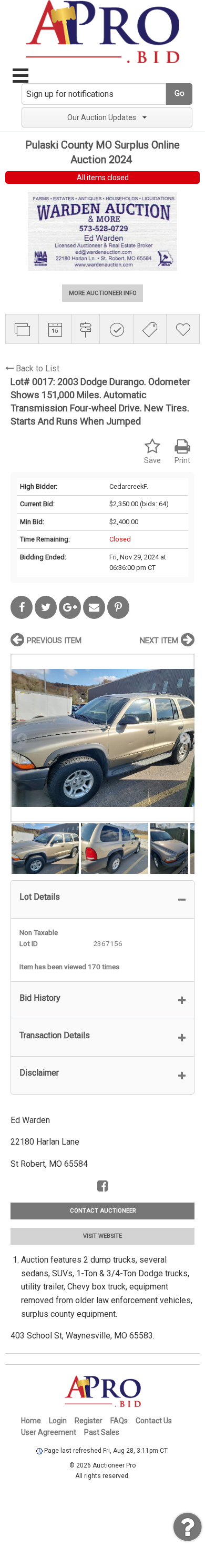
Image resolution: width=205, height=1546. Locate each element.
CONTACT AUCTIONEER (103, 1210)
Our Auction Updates (101, 117)
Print (182, 460)
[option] (102, 738)
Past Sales (101, 1432)
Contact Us (154, 1420)
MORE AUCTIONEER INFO (103, 293)
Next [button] (184, 738)
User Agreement (48, 1432)
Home (31, 1420)
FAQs (119, 1420)
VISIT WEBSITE (102, 1236)
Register (88, 1420)
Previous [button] (21, 738)
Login (58, 1420)
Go (179, 93)
